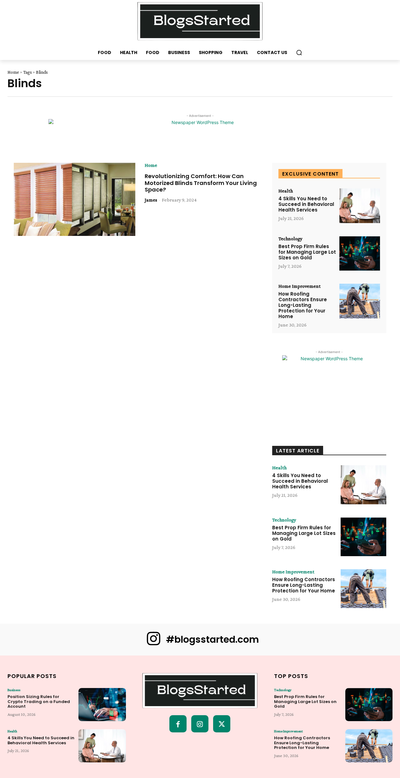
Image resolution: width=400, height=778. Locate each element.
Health (285, 190)
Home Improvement (299, 286)
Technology (290, 238)
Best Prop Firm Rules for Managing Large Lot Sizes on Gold (307, 252)
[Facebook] (178, 723)
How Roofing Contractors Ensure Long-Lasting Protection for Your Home (302, 305)
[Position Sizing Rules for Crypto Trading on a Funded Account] (102, 704)
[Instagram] (199, 723)
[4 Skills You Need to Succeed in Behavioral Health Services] (359, 205)
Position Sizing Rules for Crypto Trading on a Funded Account (39, 701)
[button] (299, 52)
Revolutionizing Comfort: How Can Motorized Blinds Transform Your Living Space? (201, 182)
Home (13, 72)
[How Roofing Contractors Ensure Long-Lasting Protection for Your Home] (359, 301)
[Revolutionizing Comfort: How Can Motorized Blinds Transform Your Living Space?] (74, 199)
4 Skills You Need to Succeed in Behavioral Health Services (306, 204)
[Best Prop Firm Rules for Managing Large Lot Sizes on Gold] (359, 253)
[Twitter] (221, 723)
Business (14, 690)
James (151, 199)
